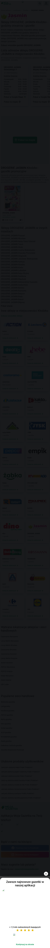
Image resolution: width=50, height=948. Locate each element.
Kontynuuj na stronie (25, 944)
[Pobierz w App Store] (25, 937)
